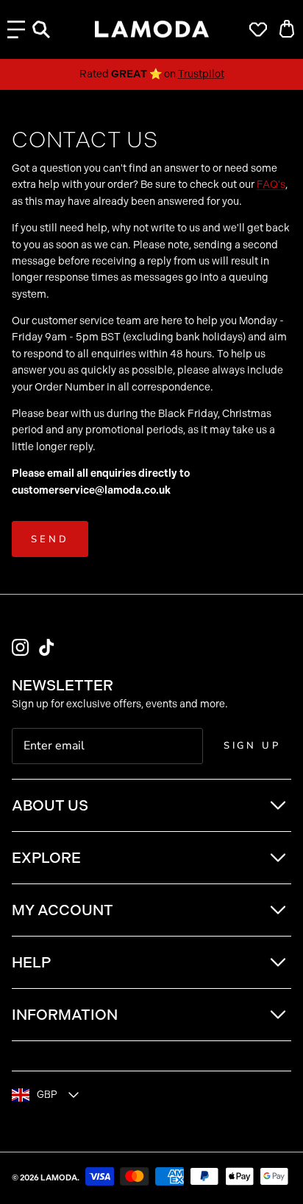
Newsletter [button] (62, 685)
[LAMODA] (152, 29)
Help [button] (31, 962)
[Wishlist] (254, 29)
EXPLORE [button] (46, 858)
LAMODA (58, 1178)
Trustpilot (201, 74)
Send (50, 539)
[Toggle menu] (16, 29)
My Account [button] (62, 910)
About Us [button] (50, 805)
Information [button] (65, 1014)
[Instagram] (20, 647)
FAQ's (271, 184)
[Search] (48, 29)
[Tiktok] (46, 647)
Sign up (252, 745)
